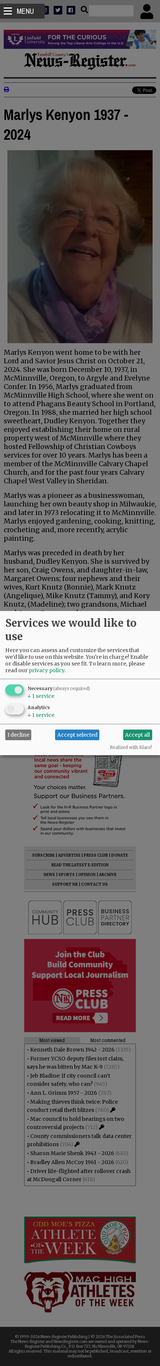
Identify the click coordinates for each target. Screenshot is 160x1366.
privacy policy (46, 670)
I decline (18, 734)
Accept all (137, 734)
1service (41, 695)
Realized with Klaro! (131, 747)
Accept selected (77, 734)
